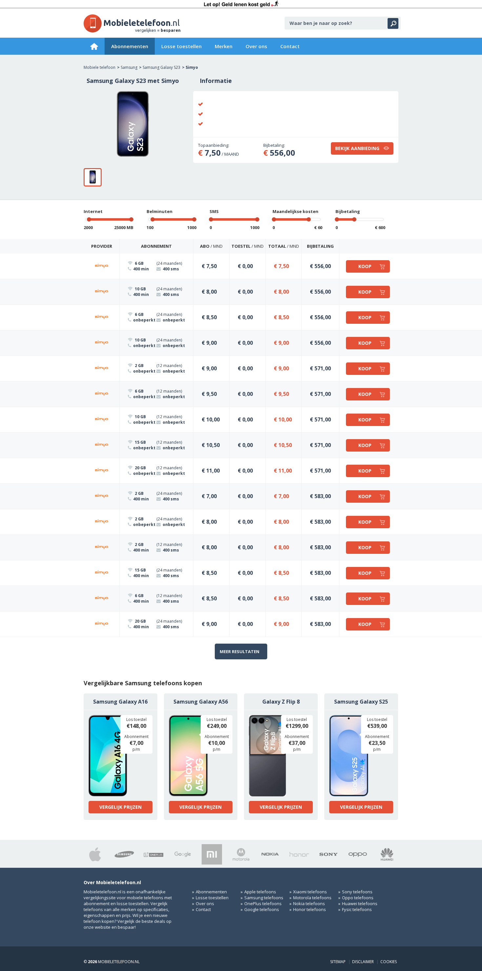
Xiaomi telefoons (310, 892)
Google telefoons (261, 909)
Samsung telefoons (263, 898)
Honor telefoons (309, 909)
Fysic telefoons (357, 909)
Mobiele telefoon (99, 67)
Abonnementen (129, 46)
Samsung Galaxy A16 (120, 701)
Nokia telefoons (309, 903)
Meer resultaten (239, 651)
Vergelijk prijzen (120, 807)
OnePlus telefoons (263, 903)
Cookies (388, 961)
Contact (290, 46)
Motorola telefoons (312, 898)
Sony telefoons (357, 892)
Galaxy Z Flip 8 (281, 701)
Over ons (256, 46)
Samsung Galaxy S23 (161, 67)
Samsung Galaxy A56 (200, 701)
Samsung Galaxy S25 (361, 701)
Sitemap (338, 961)
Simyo (192, 67)
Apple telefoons (260, 892)
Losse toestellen (181, 46)
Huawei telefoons (359, 903)
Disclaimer (363, 961)
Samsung (129, 67)
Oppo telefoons (357, 898)
